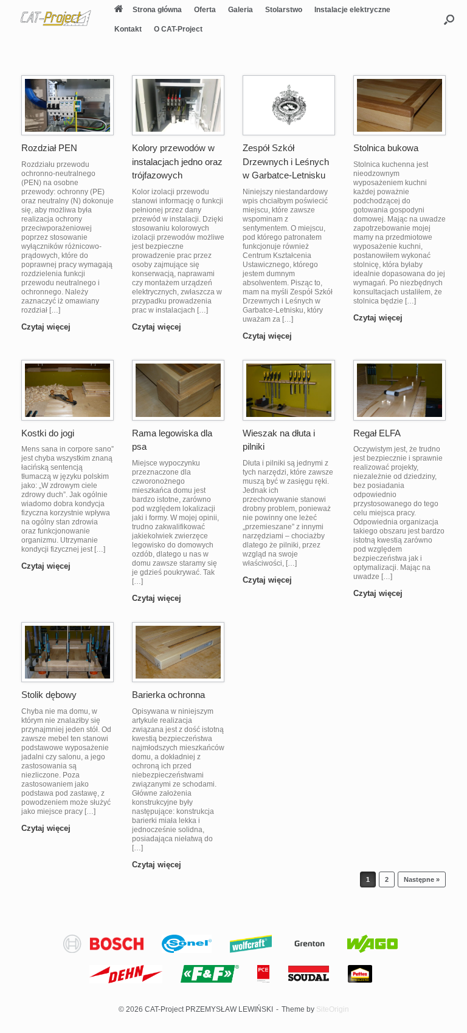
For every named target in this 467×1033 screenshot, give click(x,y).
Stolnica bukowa (385, 148)
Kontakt (128, 29)
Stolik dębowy (49, 694)
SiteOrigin (332, 1009)
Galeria (240, 9)
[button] (449, 19)
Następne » (422, 879)
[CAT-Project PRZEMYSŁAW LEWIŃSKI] (55, 18)
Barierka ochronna (168, 694)
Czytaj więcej (47, 326)
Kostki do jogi (47, 433)
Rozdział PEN (49, 148)
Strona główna (157, 9)
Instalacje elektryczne (352, 9)
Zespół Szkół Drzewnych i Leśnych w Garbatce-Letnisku (286, 161)
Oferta (205, 9)
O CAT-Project (178, 29)
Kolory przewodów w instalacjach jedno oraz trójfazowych (177, 161)
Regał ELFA (377, 433)
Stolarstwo (283, 9)
